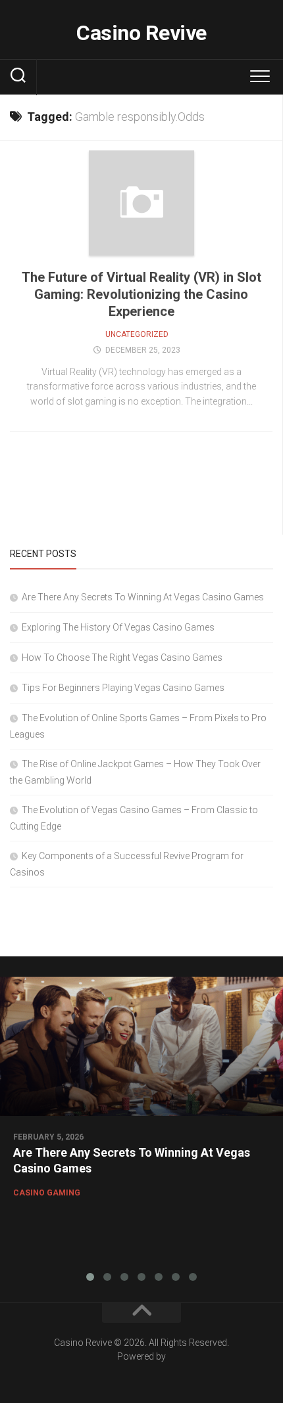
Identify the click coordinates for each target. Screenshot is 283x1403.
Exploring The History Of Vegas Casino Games (118, 627)
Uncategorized (136, 334)
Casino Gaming (46, 1192)
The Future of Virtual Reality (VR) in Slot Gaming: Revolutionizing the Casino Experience (141, 294)
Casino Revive (141, 32)
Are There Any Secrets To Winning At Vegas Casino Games (143, 597)
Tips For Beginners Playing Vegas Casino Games (123, 687)
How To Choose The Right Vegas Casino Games (122, 657)
